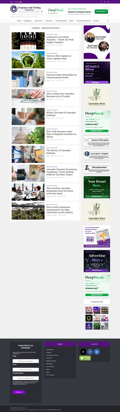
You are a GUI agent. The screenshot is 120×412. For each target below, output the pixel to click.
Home (19, 21)
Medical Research (51, 361)
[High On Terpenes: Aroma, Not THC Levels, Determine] (96, 310)
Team (71, 21)
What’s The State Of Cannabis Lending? (61, 114)
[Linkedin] (97, 352)
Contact (16, 2)
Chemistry (49, 358)
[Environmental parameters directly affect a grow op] (96, 326)
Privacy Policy (13, 408)
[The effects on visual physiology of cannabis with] (89, 318)
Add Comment (59, 45)
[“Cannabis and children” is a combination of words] (96, 318)
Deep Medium (52, 410)
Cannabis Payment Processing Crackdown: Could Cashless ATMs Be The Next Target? (61, 172)
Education (38, 21)
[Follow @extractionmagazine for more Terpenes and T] (89, 326)
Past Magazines (61, 21)
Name (15, 364)
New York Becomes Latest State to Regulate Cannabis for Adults (61, 134)
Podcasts (49, 21)
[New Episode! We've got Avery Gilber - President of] (104, 326)
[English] (20, 2)
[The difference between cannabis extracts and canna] (104, 310)
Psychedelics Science (52, 355)
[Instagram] (83, 352)
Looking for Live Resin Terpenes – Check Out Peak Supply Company (60, 40)
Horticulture (49, 364)
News (47, 372)
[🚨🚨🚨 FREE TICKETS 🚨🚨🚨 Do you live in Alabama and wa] (104, 318)
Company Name (18, 373)
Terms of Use (21, 408)
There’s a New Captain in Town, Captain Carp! (58, 57)
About (11, 2)
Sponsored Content (51, 34)
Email (14, 356)
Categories (27, 21)
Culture (48, 369)
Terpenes (48, 352)
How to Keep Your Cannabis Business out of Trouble (60, 95)
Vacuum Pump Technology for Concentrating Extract (61, 76)
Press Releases (50, 375)
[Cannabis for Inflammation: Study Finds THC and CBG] (89, 310)
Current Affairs (50, 366)
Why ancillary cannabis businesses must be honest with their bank (59, 191)
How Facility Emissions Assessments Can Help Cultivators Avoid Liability (59, 210)
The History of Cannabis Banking (58, 151)
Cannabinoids (50, 349)
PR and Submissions (84, 21)
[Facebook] (90, 352)
